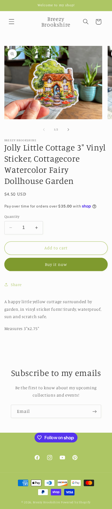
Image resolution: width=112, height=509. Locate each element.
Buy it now (56, 264)
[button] (11, 21)
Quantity (11, 216)
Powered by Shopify (76, 502)
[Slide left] (44, 130)
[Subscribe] (94, 411)
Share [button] (16, 284)
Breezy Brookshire (46, 502)
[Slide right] (68, 130)
